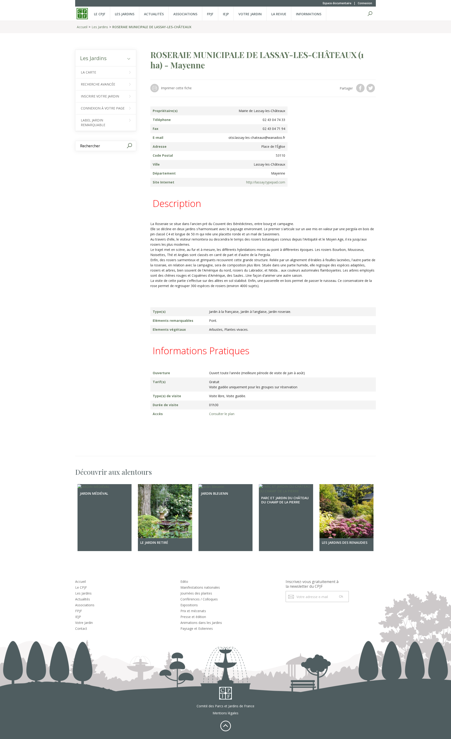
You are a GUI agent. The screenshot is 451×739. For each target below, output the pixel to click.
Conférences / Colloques (199, 599)
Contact (81, 628)
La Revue (278, 14)
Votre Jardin (84, 622)
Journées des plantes (196, 593)
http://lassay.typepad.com (265, 182)
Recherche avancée (98, 84)
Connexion (365, 3)
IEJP (226, 14)
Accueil (82, 27)
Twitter (371, 88)
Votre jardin (250, 14)
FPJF (210, 14)
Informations (308, 14)
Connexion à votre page (102, 108)
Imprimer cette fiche (176, 88)
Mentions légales (225, 713)
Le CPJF (99, 14)
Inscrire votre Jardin (100, 96)
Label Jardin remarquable (93, 122)
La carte (88, 72)
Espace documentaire (337, 3)
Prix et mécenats (193, 611)
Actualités (154, 14)
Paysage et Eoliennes (196, 628)
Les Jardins (124, 14)
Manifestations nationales (200, 587)
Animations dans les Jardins (201, 622)
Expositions (189, 605)
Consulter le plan (221, 414)
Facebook (360, 88)
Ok (341, 596)
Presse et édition (193, 617)
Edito (184, 581)
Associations (185, 14)
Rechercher (370, 14)
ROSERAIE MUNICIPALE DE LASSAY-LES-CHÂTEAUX (151, 27)
